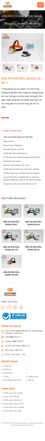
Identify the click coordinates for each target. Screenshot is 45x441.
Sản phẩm (21, 23)
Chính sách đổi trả (11, 396)
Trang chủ (9, 23)
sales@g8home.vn (12, 337)
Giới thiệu (7, 369)
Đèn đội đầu (34, 23)
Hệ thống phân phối (12, 380)
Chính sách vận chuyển (13, 407)
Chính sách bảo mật (12, 410)
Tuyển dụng (33, 376)
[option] (8, 68)
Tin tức (6, 376)
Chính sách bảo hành (12, 400)
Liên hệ (31, 380)
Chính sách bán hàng (12, 393)
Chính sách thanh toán (13, 403)
